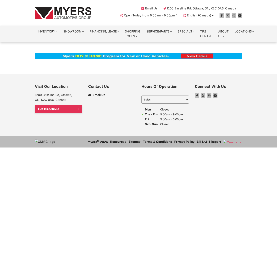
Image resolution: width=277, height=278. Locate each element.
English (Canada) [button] (199, 15)
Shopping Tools (132, 33)
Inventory (46, 31)
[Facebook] (222, 15)
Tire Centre (206, 33)
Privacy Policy (184, 142)
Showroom (72, 31)
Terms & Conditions (157, 142)
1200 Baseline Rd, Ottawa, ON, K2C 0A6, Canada (201, 8)
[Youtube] (240, 15)
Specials (185, 31)
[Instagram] (234, 15)
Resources (118, 142)
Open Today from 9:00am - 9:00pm (149, 15)
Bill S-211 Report (209, 142)
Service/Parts (158, 31)
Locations (243, 31)
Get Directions (48, 109)
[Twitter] (228, 15)
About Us (223, 33)
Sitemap (135, 142)
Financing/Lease (103, 31)
